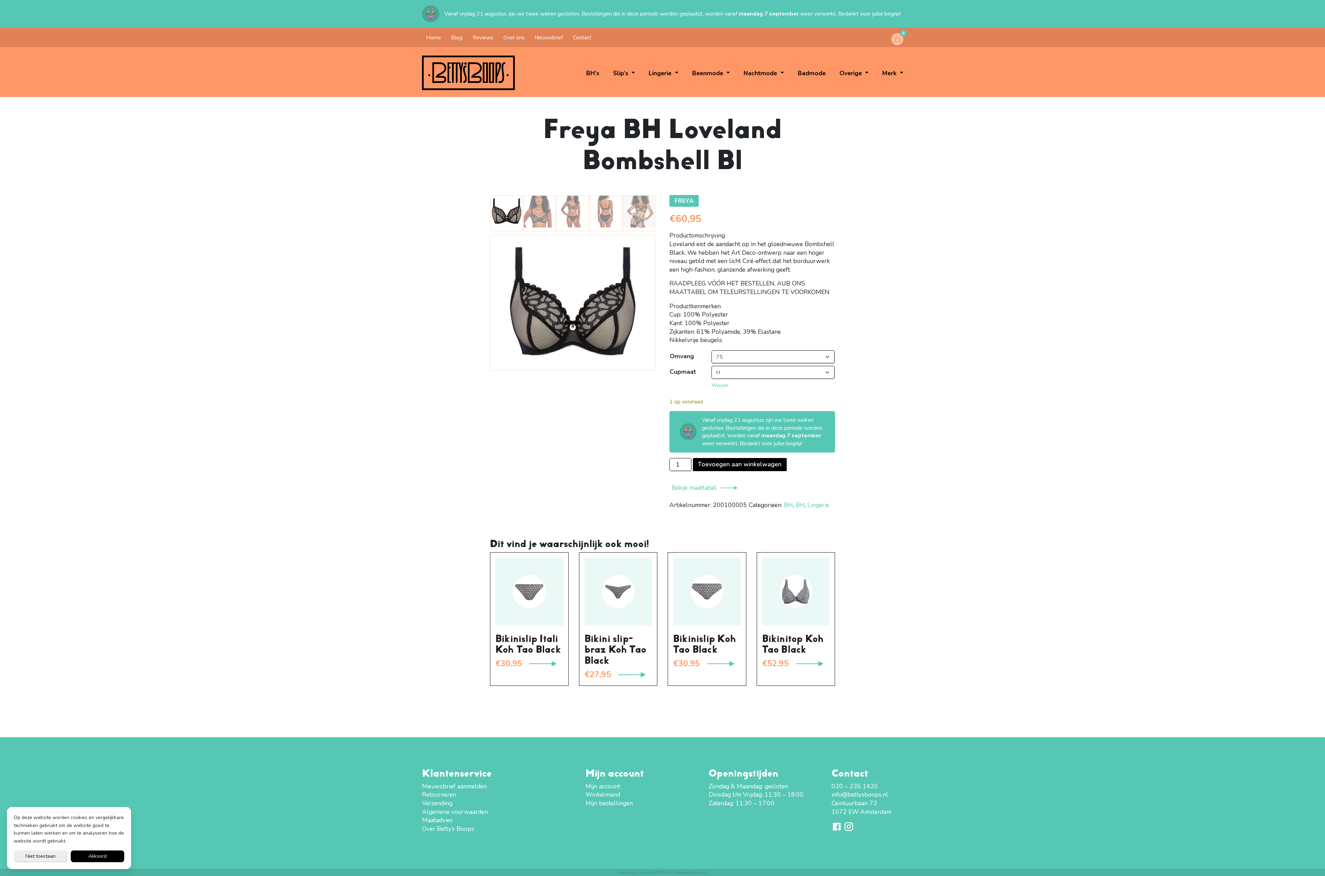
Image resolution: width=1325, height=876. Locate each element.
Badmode (812, 73)
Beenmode (708, 73)
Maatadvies (437, 820)
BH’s (592, 73)
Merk (890, 73)
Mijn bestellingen (609, 803)
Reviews (483, 37)
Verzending (437, 803)
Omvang (682, 356)
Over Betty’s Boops (448, 829)
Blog (456, 37)
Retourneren (439, 794)
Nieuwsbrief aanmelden (454, 786)
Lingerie (661, 73)
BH (788, 505)
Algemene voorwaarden (455, 812)
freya (684, 201)
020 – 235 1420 (855, 786)
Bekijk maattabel (694, 488)
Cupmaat (683, 372)
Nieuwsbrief (548, 37)
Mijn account (603, 786)
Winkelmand (603, 794)
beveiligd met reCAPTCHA (645, 872)
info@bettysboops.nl (860, 794)
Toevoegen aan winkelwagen (740, 464)
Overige (852, 73)
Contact (582, 37)
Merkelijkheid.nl (691, 872)
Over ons (513, 37)
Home (433, 37)
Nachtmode (761, 73)
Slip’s (621, 73)
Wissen (719, 385)
